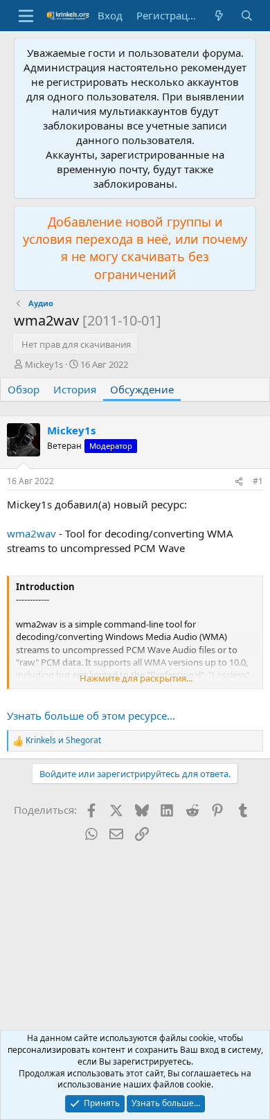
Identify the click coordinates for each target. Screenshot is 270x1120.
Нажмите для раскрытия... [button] (136, 678)
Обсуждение (142, 389)
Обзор (23, 389)
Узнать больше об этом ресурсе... (91, 715)
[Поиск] (246, 15)
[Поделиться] (239, 482)
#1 (258, 481)
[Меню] (26, 16)
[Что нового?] (219, 15)
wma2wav (31, 533)
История (74, 389)
